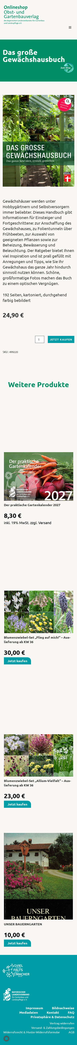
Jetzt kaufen (61, 339)
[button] (70, 27)
